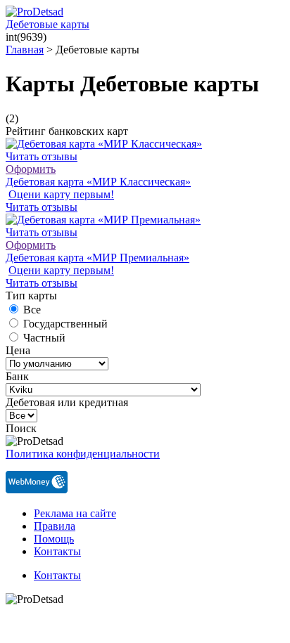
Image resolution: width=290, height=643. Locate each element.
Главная (25, 50)
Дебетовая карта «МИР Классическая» (98, 182)
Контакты (57, 551)
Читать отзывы (41, 156)
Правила (54, 526)
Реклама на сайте (75, 513)
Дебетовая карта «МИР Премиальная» (97, 258)
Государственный (65, 324)
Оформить (31, 169)
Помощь (54, 539)
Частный (44, 338)
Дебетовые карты (47, 24)
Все (32, 310)
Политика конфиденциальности (83, 454)
